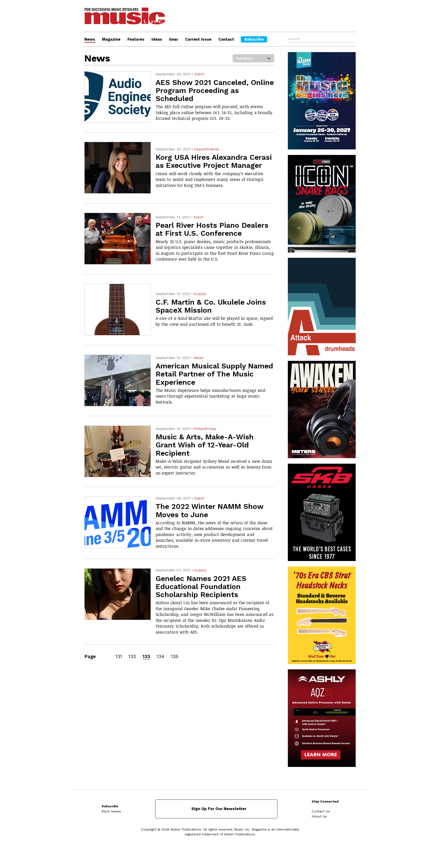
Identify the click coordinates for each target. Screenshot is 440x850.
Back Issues (111, 811)
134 (160, 656)
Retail (199, 358)
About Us (319, 816)
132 (132, 656)
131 (119, 656)
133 (146, 656)
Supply (200, 294)
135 (174, 656)
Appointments (206, 149)
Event (199, 74)
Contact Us (321, 811)
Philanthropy (205, 428)
